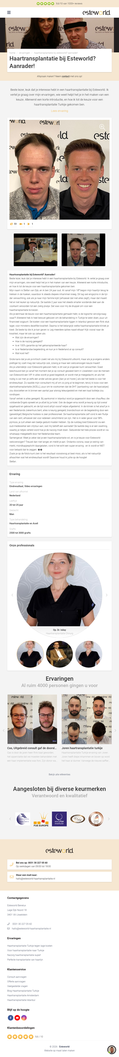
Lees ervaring (59, 111)
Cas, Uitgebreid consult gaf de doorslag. (49, 736)
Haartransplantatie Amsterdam (23, 995)
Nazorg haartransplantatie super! (24, 955)
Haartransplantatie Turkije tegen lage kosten (29, 945)
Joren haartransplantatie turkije (103, 736)
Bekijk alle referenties (59, 774)
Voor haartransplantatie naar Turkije (25, 950)
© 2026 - (60, 1046)
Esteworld (97, 12)
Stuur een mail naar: (35, 877)
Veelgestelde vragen (17, 986)
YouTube (17, 1018)
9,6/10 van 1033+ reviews (69, 3)
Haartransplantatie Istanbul (21, 1000)
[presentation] (12, 595)
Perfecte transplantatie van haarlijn (25, 959)
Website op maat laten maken (59, 1050)
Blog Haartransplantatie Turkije (23, 990)
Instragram (24, 1018)
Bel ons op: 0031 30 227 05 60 (33, 864)
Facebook (10, 1018)
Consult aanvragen (17, 977)
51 (15, 224)
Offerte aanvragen (16, 981)
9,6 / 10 (39, 1036)
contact (66, 76)
